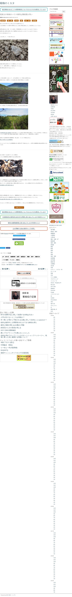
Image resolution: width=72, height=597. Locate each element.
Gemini (6, 233)
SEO (52, 301)
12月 (55, 334)
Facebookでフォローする (19, 239)
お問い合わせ (54, 116)
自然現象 (34, 20)
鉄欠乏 (7, 256)
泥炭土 (18, 260)
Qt (51, 296)
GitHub (52, 114)
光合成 (52, 265)
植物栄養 (3, 20)
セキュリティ (54, 305)
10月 (55, 338)
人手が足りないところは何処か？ (13, 317)
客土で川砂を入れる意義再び (6, 139)
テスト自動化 (54, 277)
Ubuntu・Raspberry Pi (56, 282)
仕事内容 (53, 106)
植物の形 (53, 261)
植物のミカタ (7, 3)
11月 (55, 336)
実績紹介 (53, 288)
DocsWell (53, 110)
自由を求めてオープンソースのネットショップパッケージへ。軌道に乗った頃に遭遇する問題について (24, 336)
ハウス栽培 (5, 260)
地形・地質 (27, 20)
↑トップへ (13, 595)
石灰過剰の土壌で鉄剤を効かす (7, 185)
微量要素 (13, 256)
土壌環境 (53, 235)
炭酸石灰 (37, 256)
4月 (54, 325)
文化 (52, 275)
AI (51, 307)
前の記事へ (5, 269)
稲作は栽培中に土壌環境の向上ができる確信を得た (19, 322)
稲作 (52, 252)
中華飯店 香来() (7, 345)
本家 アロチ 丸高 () (7, 342)
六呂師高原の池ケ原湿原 (5, 132)
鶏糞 (28, 256)
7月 (54, 319)
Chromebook (54, 299)
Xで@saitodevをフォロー (19, 235)
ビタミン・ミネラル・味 (56, 269)
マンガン (12, 260)
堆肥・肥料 (10, 20)
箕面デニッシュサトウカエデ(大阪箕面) (15, 353)
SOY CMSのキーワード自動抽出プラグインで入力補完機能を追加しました (22, 264)
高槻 (52, 273)
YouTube (53, 112)
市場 (52, 267)
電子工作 (53, 303)
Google (52, 292)
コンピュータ (54, 280)
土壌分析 (53, 237)
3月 (54, 326)
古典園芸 (53, 263)
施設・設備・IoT (54, 239)
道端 (52, 254)
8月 (54, 317)
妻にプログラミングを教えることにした (15, 333)
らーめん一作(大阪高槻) (9, 347)
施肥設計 (23, 256)
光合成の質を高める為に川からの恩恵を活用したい (11, 199)
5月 (54, 323)
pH (3, 256)
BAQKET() (4, 350)
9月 (54, 340)
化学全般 (53, 260)
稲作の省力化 (52, 156)
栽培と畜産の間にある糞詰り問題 (12, 325)
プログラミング (54, 279)
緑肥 (21, 20)
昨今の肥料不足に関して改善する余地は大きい (17, 315)
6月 (54, 321)
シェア (8, 247)
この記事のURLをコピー (19, 207)
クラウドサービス (55, 294)
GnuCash (53, 290)
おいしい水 (53, 271)
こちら (59, 138)
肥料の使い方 (54, 309)
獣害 (52, 248)
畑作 (32, 256)
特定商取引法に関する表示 (55, 225)
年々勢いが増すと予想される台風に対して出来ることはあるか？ (24, 320)
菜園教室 (53, 233)
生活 (52, 311)
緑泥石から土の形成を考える (11, 328)
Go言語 (52, 298)
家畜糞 (16, 20)
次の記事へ (43, 269)
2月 (54, 328)
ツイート (3, 247)
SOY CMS (53, 286)
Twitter (52, 108)
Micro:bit (53, 284)
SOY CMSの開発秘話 (8, 330)
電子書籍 (53, 229)
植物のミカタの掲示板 (24, 273)
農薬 (52, 246)
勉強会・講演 (54, 231)
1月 (54, 330)
